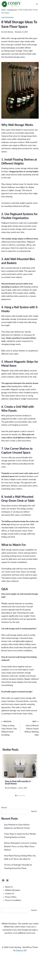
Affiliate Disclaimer (12, 890)
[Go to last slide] (5, 773)
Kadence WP (21, 950)
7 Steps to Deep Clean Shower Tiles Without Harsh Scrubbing (9, 728)
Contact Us (9, 894)
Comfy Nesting (8, 32)
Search (4, 808)
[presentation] (20, 766)
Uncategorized (7, 17)
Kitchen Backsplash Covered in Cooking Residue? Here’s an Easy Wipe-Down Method (20, 846)
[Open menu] (37, 4)
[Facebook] (3, 880)
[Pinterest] (7, 880)
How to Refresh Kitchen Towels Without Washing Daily (32, 728)
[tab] (15, 795)
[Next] (34, 773)
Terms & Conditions (13, 900)
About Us (9, 887)
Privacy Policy (10, 897)
